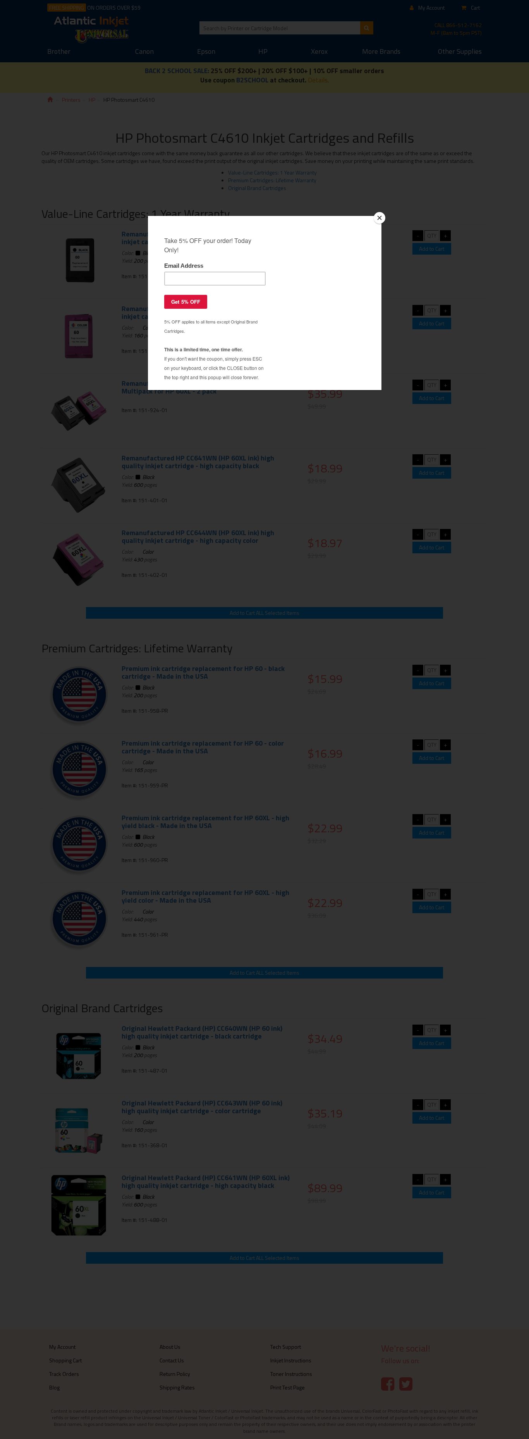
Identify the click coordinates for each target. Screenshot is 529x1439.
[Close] (379, 218)
